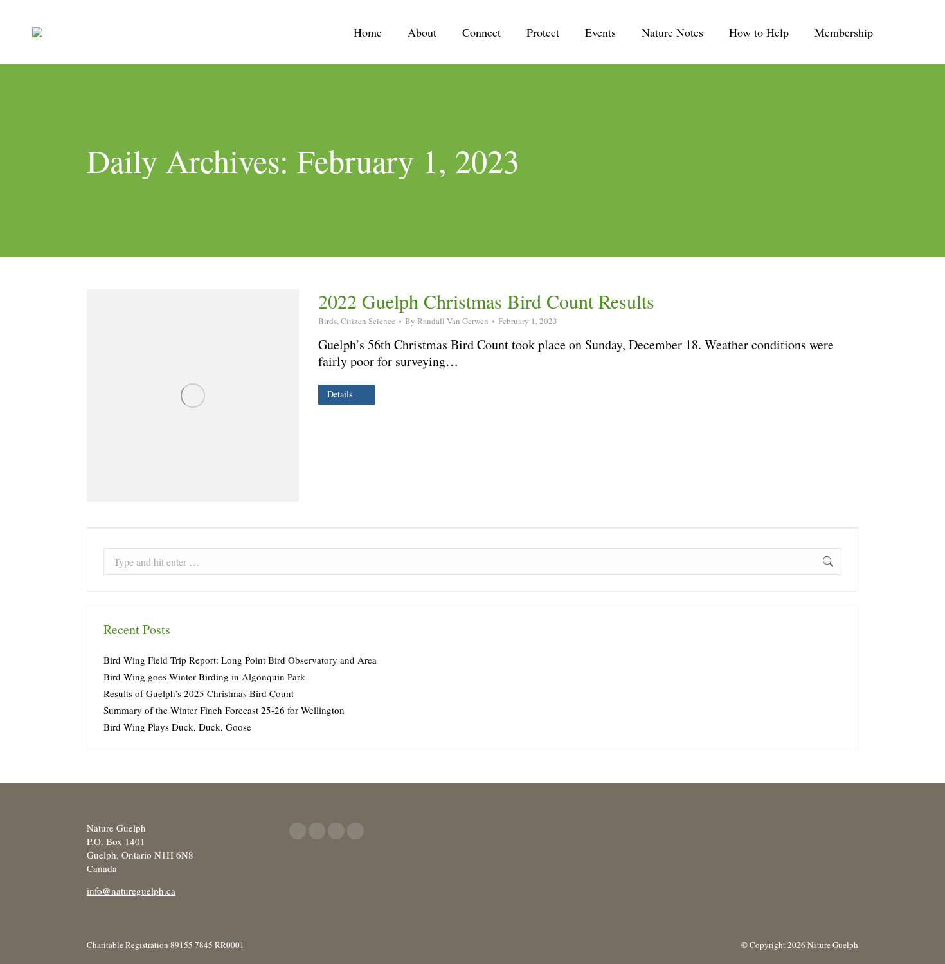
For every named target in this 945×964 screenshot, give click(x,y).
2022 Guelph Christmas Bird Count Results (486, 301)
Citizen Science (368, 321)
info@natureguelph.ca (131, 890)
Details (339, 394)
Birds (327, 321)
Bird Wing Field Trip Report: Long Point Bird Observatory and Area (240, 659)
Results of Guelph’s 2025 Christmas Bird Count (199, 693)
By (447, 321)
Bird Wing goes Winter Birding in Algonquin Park (204, 676)
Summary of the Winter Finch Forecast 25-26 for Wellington (224, 710)
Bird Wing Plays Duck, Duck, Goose (177, 726)
